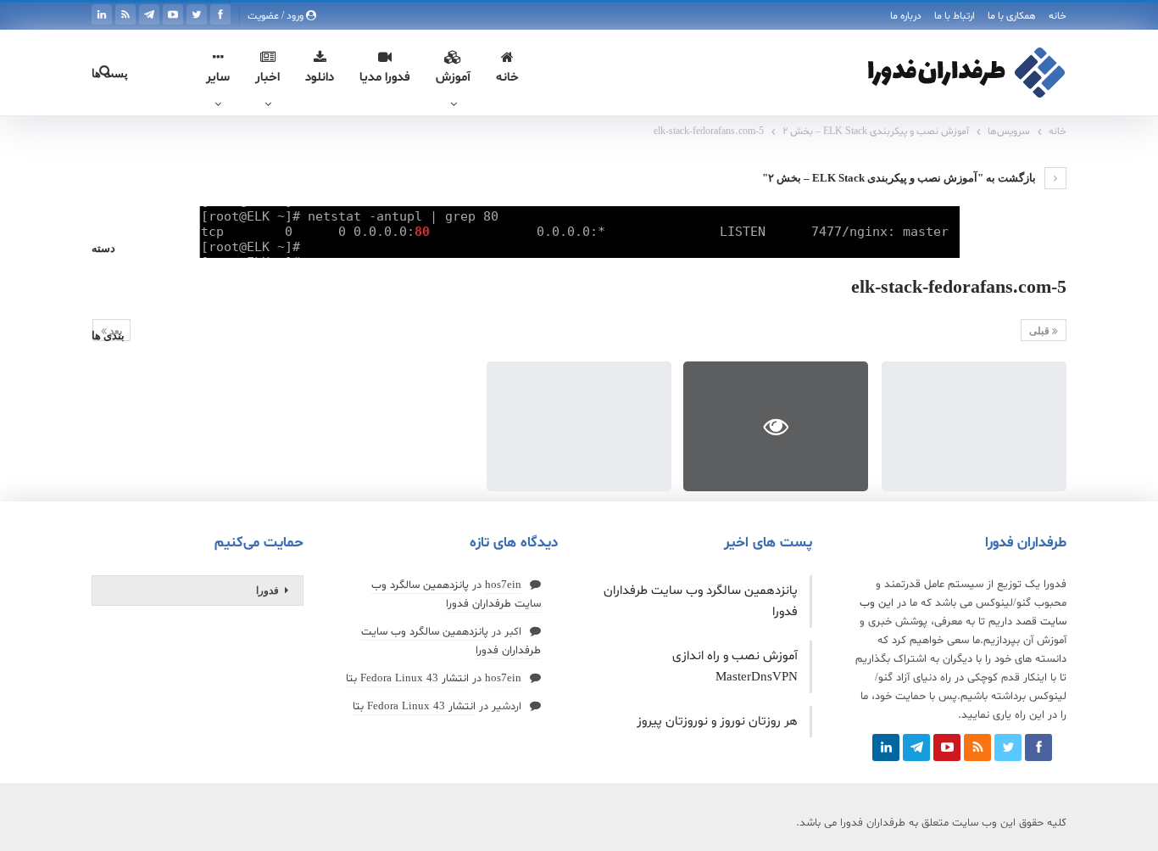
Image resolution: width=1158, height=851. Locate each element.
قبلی (1040, 331)
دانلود (319, 78)
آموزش (453, 78)
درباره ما (905, 16)
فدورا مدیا (384, 78)
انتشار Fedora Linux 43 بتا (407, 678)
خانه (1057, 16)
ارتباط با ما (954, 16)
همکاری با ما (1012, 16)
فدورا (267, 590)
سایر (218, 78)
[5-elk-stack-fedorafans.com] (974, 426)
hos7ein (503, 585)
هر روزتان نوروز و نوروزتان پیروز (717, 722)
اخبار (267, 78)
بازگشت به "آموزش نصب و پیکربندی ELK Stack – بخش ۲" (900, 177)
